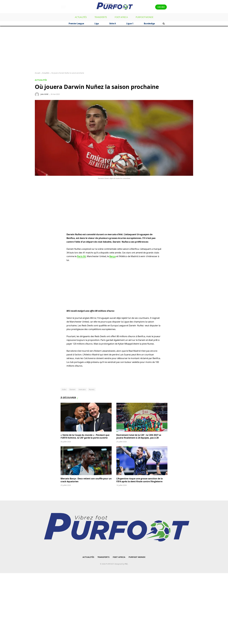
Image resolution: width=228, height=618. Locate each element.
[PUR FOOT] (114, 7)
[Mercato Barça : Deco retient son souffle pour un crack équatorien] (86, 460)
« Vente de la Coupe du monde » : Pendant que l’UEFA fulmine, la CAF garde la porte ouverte (85, 436)
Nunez (91, 389)
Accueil (37, 73)
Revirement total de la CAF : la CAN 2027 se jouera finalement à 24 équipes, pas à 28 (138, 436)
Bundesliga (149, 23)
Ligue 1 (129, 23)
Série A (112, 23)
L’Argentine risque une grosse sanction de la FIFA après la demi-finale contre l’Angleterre (139, 480)
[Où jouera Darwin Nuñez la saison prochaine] (114, 138)
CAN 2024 (161, 7)
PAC (126, 564)
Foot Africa (121, 17)
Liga (96, 23)
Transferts (100, 17)
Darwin (72, 389)
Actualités (81, 17)
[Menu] (63, 7)
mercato (82, 389)
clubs (64, 389)
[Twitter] (39, 205)
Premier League (76, 23)
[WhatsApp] (39, 193)
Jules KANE (44, 94)
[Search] (163, 23)
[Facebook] (39, 199)
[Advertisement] (114, 49)
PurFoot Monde (144, 17)
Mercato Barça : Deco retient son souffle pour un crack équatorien (86, 480)
